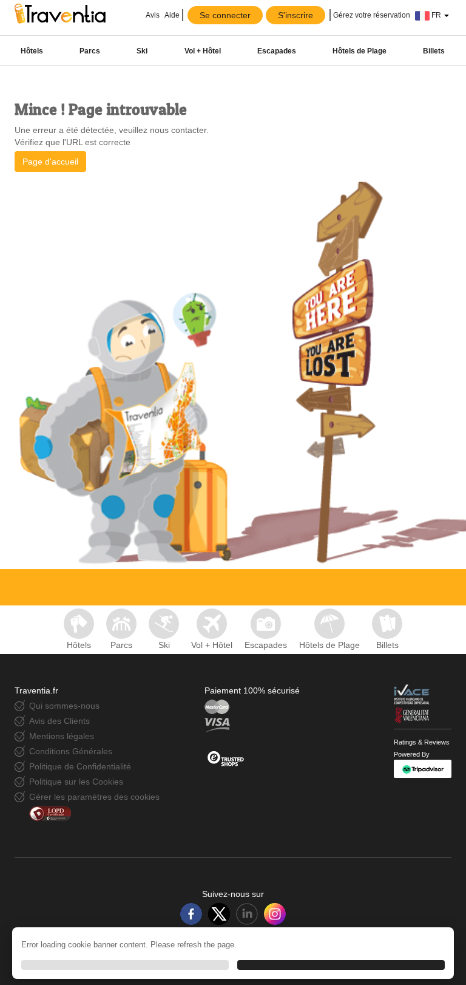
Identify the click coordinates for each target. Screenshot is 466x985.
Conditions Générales (70, 751)
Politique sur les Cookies (76, 781)
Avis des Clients (59, 721)
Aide (172, 15)
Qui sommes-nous (64, 706)
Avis (152, 15)
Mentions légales (61, 736)
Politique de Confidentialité (80, 766)
